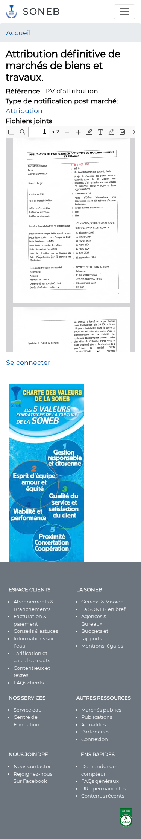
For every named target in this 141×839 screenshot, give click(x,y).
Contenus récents (102, 796)
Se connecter (28, 362)
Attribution (24, 111)
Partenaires (95, 732)
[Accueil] (14, 11)
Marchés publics (101, 710)
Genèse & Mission (102, 602)
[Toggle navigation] (124, 11)
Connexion (94, 739)
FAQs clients (29, 683)
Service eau (28, 710)
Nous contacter (32, 766)
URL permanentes (103, 788)
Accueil (18, 33)
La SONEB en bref (103, 609)
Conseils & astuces (36, 631)
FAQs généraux (100, 781)
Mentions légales (102, 646)
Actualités (93, 724)
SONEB (41, 11)
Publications (96, 717)
